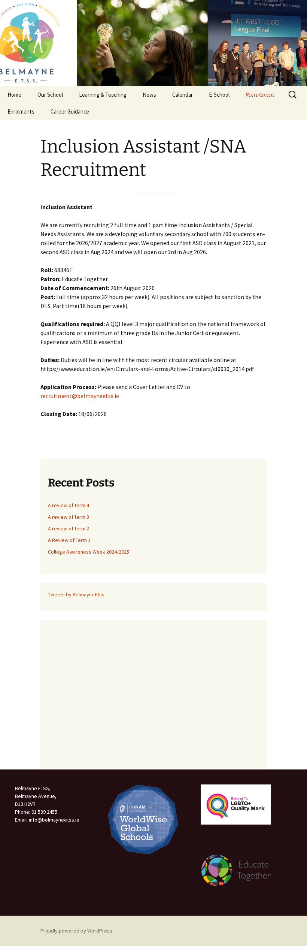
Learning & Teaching (103, 94)
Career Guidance (70, 111)
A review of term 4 (68, 505)
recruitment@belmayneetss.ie (79, 396)
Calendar (182, 94)
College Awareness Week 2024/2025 (88, 551)
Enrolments (20, 111)
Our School (50, 94)
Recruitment (260, 94)
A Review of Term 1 (69, 540)
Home (14, 94)
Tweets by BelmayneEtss (76, 594)
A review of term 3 (68, 516)
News (149, 94)
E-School (219, 94)
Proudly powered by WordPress (76, 930)
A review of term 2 (68, 528)
